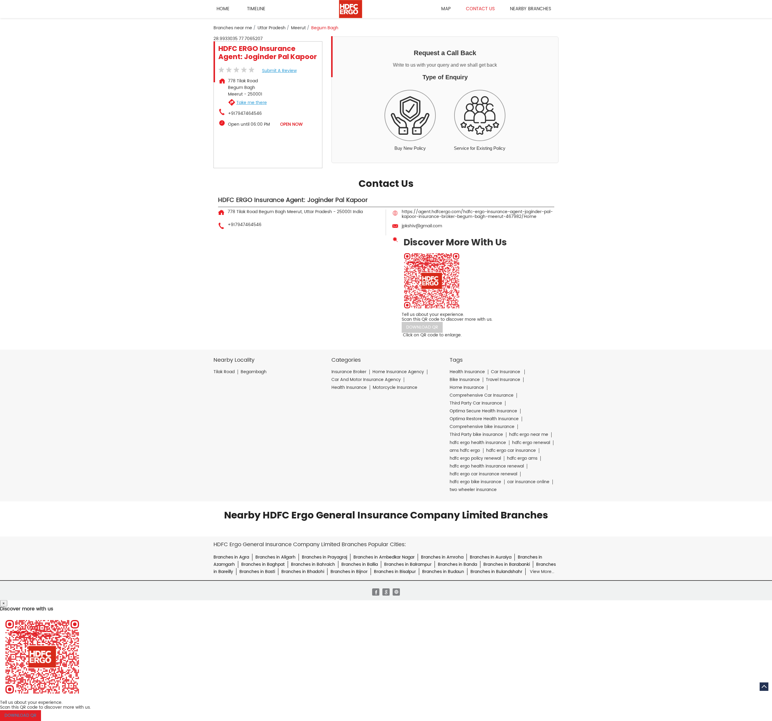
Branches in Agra (231, 557)
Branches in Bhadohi (302, 571)
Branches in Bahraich (313, 564)
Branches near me (233, 28)
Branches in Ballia (359, 564)
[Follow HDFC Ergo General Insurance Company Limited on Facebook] (375, 592)
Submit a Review (279, 70)
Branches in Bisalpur (395, 571)
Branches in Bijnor (349, 571)
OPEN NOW (291, 124)
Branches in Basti (257, 571)
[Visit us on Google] (386, 592)
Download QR (422, 327)
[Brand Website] (396, 592)
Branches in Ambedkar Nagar (384, 557)
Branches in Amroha (442, 557)
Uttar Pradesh (272, 28)
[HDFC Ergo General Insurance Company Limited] (350, 9)
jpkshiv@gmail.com (422, 225)
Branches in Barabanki (506, 564)
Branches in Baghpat (263, 564)
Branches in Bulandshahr (496, 571)
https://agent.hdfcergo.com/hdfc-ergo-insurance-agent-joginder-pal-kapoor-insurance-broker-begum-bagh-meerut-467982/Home (477, 214)
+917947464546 (245, 113)
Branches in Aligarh (275, 557)
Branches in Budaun (443, 571)
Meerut (298, 28)
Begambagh (254, 372)
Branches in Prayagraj (324, 557)
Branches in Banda (457, 564)
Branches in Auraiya (490, 557)
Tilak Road (224, 372)
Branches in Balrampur (408, 564)
